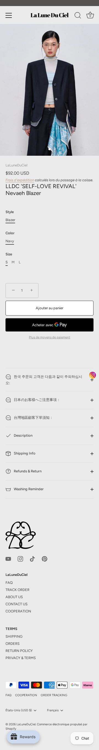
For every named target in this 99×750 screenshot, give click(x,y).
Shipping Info (24, 453)
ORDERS (13, 644)
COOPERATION (18, 611)
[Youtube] (8, 559)
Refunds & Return (27, 471)
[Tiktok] (32, 559)
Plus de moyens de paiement (49, 337)
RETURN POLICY (19, 651)
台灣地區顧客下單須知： (33, 418)
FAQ (9, 583)
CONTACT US (17, 604)
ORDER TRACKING (54, 695)
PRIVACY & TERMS (21, 658)
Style (10, 212)
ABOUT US (14, 597)
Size (9, 254)
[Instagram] (20, 559)
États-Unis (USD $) (19, 710)
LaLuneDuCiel (17, 165)
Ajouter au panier (49, 308)
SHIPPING (14, 636)
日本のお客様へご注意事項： (36, 400)
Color (10, 233)
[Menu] (9, 15)
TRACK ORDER (17, 590)
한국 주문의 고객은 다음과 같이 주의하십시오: (44, 380)
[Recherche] (78, 16)
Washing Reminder (28, 489)
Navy (10, 241)
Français (53, 710)
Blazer (10, 220)
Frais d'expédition (20, 180)
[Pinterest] (44, 559)
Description (22, 436)
